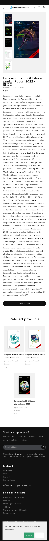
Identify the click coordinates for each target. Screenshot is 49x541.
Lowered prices (9, 480)
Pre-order (7, 477)
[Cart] (44, 7)
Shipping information (12, 503)
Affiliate (6, 507)
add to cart (24, 303)
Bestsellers (7, 470)
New (5, 473)
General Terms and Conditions (16, 510)
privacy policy (19, 454)
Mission (6, 500)
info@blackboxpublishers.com (17, 485)
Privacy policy (9, 513)
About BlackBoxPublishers (14, 497)
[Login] (39, 7)
